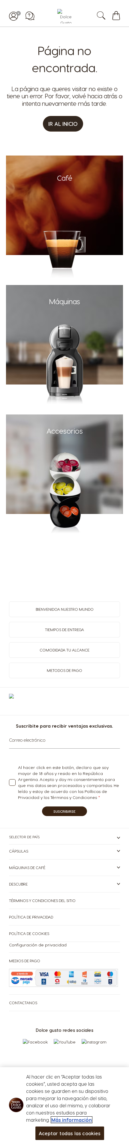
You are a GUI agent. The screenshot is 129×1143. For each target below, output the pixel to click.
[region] (64, 1105)
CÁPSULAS (18, 851)
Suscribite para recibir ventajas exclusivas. (64, 726)
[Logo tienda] (64, 16)
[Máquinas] (65, 405)
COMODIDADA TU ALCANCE (64, 650)
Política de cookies (29, 933)
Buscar (107, 16)
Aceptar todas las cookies (70, 1133)
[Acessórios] (65, 534)
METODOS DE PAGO (64, 670)
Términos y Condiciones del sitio (42, 900)
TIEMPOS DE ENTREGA (64, 629)
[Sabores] (64, 275)
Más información (71, 1120)
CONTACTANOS (23, 1002)
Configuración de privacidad (38, 944)
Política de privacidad (31, 917)
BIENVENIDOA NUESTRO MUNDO (65, 609)
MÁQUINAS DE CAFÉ (27, 867)
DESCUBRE (18, 884)
